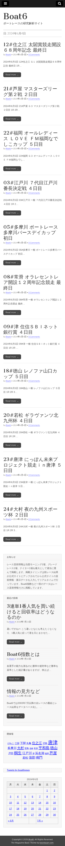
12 (25, 802)
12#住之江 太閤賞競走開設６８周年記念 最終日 (32, 47)
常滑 (36, 748)
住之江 (37, 743)
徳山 (54, 748)
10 (10, 802)
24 (10, 814)
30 (54, 814)
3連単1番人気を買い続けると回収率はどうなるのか (31, 611)
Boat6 (15, 16)
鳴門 (39, 757)
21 (39, 808)
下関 (23, 743)
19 (25, 808)
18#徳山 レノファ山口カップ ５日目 (30, 373)
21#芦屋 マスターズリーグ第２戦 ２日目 (30, 91)
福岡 (47, 754)
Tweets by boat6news (18, 770)
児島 (45, 743)
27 (32, 814)
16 (54, 802)
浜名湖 (39, 753)
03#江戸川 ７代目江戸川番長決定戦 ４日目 (30, 185)
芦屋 (53, 753)
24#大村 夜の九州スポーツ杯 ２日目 (30, 512)
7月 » (40, 820)
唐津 (53, 742)
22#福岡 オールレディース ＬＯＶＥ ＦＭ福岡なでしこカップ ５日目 (30, 138)
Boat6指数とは (23, 654)
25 (17, 814)
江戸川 (27, 753)
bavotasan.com (47, 843)
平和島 (44, 748)
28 (39, 814)
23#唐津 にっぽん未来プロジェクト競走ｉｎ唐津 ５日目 (32, 464)
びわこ (11, 743)
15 (47, 802)
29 (47, 814)
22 (47, 808)
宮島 (26, 748)
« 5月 (11, 820)
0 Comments (34, 54)
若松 (25, 757)
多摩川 (12, 748)
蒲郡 (32, 757)
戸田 (10, 753)
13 (32, 802)
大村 (20, 748)
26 (25, 814)
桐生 (18, 753)
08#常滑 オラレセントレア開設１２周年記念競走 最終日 (32, 282)
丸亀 (28, 743)
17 (10, 808)
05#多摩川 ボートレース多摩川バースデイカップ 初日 (30, 232)
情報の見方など (23, 691)
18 (17, 808)
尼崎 (31, 748)
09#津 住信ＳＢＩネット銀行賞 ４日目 (30, 329)
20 (32, 808)
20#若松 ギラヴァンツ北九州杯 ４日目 (30, 418)
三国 (17, 743)
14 (39, 802)
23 (54, 808)
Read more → (12, 74)
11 (18, 802)
